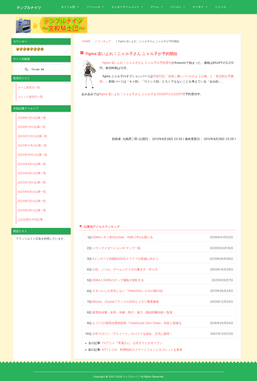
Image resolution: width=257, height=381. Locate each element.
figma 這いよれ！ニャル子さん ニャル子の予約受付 (137, 62)
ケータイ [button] (198, 7)
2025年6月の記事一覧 (32, 191)
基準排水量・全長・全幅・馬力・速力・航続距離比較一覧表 (132, 312)
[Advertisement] (167, 25)
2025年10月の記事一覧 (32, 154)
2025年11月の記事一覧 (32, 145)
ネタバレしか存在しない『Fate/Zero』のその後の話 (127, 291)
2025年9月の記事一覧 (32, 164)
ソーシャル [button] (93, 7)
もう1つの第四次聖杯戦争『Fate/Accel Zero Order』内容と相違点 (136, 323)
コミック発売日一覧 (30, 96)
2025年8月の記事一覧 (32, 173)
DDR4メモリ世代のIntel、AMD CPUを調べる (122, 237)
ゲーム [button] (155, 7)
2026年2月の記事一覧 (32, 117)
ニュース (220, 7)
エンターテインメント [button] (125, 7)
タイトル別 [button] (68, 7)
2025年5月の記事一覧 (32, 201)
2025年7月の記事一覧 (32, 182)
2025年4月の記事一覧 (32, 210)
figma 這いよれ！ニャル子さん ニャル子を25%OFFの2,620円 (140, 94)
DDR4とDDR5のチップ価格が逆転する (118, 280)
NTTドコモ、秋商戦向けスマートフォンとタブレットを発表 (142, 349)
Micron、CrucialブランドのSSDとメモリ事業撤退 (125, 301)
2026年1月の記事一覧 (31, 127)
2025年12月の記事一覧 (32, 136)
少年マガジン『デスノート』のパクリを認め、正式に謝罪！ (132, 333)
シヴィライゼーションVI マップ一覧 (116, 248)
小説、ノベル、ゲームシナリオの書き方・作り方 (125, 269)
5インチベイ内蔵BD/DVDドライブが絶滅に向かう (125, 258)
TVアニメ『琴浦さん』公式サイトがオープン (132, 343)
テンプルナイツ (29, 7)
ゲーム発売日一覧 (29, 87)
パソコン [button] (176, 7)
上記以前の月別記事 (30, 219)
